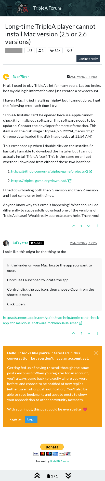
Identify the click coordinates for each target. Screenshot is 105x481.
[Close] (96, 353)
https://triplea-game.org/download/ (39, 180)
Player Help (13, 50)
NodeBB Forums (59, 461)
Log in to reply (88, 59)
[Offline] (8, 242)
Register (15, 419)
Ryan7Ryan (21, 77)
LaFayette (20, 243)
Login (31, 419)
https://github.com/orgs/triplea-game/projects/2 (49, 171)
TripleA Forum (47, 8)
